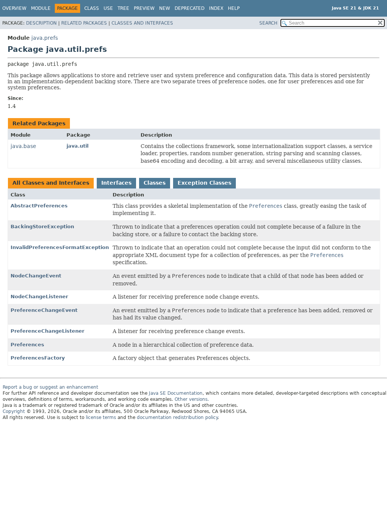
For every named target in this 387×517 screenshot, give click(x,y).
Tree (123, 8)
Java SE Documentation (176, 393)
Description (41, 23)
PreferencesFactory (38, 358)
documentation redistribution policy (177, 417)
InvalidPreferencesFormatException (60, 247)
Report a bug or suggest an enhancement (50, 387)
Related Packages (84, 23)
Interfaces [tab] (116, 183)
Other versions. (192, 399)
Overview (14, 8)
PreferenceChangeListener (47, 331)
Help (234, 8)
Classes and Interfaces (142, 23)
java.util (77, 146)
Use (108, 8)
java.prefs (44, 38)
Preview (144, 8)
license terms (101, 417)
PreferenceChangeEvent (44, 310)
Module (41, 8)
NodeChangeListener (39, 296)
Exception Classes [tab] (204, 183)
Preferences (27, 344)
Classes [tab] (155, 183)
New (164, 8)
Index (216, 8)
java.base (23, 146)
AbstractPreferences (39, 206)
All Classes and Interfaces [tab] (50, 183)
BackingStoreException (42, 226)
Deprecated (189, 8)
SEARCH (268, 23)
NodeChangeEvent (36, 276)
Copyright (14, 411)
